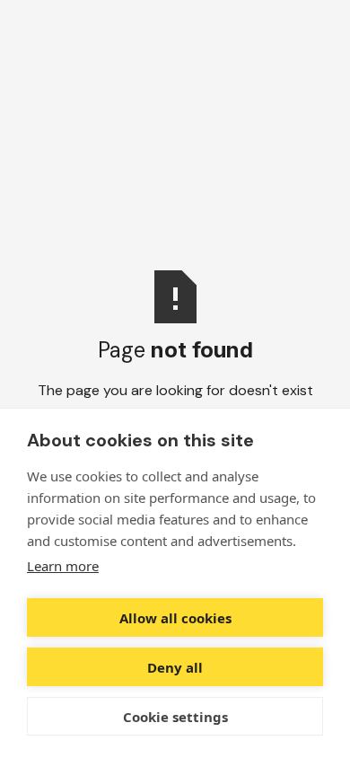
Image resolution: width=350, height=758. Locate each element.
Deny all (175, 667)
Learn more (63, 566)
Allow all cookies (175, 618)
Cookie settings (175, 717)
